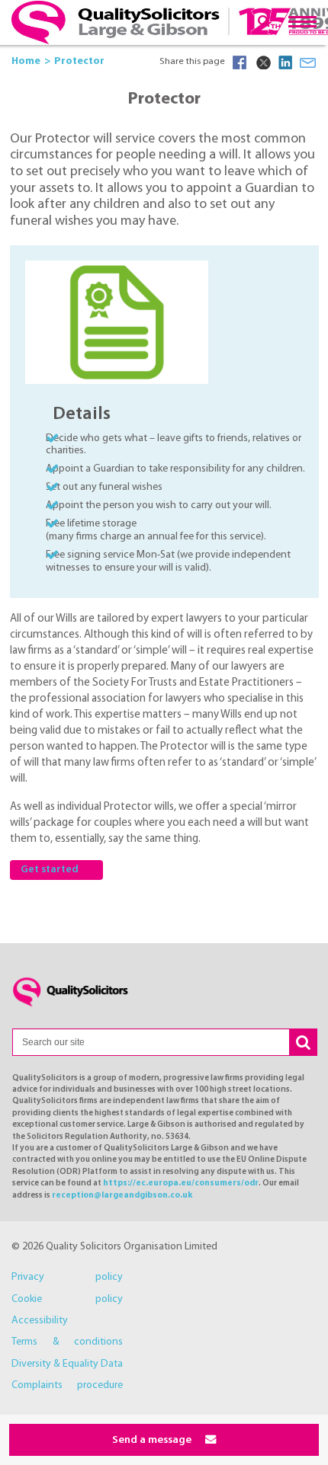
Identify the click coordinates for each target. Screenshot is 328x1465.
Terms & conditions (67, 1342)
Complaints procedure (67, 1385)
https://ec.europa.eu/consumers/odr (181, 1183)
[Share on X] (262, 62)
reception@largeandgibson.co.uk (122, 1196)
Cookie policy (67, 1299)
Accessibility (39, 1320)
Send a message (153, 1440)
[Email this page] (308, 62)
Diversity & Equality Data (67, 1364)
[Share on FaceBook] (239, 62)
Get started (50, 869)
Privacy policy (67, 1277)
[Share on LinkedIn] (285, 62)
